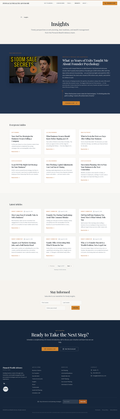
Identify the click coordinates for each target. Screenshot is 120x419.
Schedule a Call (111, 3)
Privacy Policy (105, 410)
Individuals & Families (67, 384)
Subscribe (75, 308)
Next (68, 266)
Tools (69, 3)
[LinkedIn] (4, 383)
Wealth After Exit (65, 376)
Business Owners (36, 370)
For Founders (35, 373)
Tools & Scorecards (37, 379)
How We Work (60, 3)
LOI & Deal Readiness (66, 373)
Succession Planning (66, 382)
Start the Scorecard (70, 349)
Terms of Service (113, 410)
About (84, 3)
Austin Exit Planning (37, 390)
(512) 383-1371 (96, 373)
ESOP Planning (65, 379)
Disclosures (97, 410)
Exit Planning (48, 3)
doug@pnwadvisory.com (99, 376)
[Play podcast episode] (33, 69)
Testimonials (35, 387)
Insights (77, 3)
